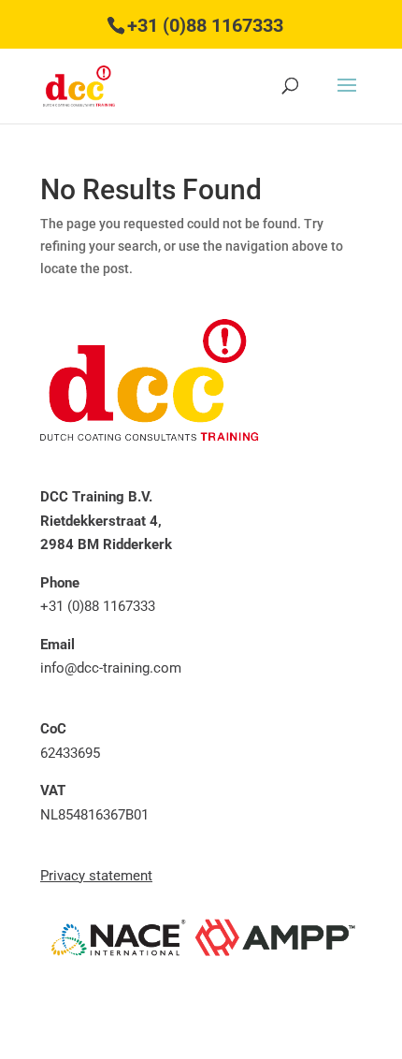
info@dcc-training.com (110, 668)
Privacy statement (96, 875)
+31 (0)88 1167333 (205, 25)
